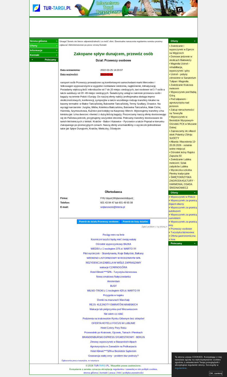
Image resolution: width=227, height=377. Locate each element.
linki (119, 372)
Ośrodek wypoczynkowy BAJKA (113, 244)
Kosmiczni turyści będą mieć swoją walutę (113, 239)
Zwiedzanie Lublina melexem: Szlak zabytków (180, 163)
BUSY (113, 286)
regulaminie (181, 368)
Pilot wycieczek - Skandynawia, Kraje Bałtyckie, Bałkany (113, 253)
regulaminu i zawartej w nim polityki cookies (135, 369)
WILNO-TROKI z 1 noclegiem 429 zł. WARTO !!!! (113, 290)
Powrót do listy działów (135, 221)
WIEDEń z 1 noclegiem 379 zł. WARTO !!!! (113, 248)
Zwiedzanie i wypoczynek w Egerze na (181, 49)
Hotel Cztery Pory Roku (113, 327)
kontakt (104, 372)
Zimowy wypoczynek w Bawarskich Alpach (113, 341)
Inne (173, 239)
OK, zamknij (216, 373)
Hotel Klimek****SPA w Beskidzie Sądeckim (113, 351)
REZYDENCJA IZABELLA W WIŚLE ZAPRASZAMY (113, 262)
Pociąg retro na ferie (113, 234)
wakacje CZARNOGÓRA (113, 267)
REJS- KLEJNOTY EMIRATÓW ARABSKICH (113, 304)
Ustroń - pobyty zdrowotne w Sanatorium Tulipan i (182, 78)
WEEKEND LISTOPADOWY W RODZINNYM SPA (113, 258)
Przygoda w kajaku (113, 295)
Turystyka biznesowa (182, 232)
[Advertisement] (113, 27)
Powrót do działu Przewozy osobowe (99, 221)
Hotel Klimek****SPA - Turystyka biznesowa (113, 272)
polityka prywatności (133, 372)
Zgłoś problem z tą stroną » (154, 227)
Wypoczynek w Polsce (183, 196)
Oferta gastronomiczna (183, 235)
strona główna (91, 372)
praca (112, 372)
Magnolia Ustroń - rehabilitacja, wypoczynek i (179, 67)
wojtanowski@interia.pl (112, 207)
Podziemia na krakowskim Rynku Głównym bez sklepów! (113, 318)
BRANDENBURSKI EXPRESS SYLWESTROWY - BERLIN (113, 337)
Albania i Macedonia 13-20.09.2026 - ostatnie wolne (182, 145)
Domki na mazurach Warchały (113, 300)
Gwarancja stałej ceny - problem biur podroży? (113, 355)
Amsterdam (113, 281)
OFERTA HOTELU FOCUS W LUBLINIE (113, 323)
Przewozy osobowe (181, 228)
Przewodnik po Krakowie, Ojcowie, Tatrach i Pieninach (113, 332)
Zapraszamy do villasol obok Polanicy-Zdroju (182, 134)
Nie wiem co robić (113, 314)
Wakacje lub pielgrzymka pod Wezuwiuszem (113, 309)
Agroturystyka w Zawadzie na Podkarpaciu (113, 346)
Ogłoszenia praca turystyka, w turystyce (80, 360)
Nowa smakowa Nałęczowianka (113, 276)
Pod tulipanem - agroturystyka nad (179, 102)
